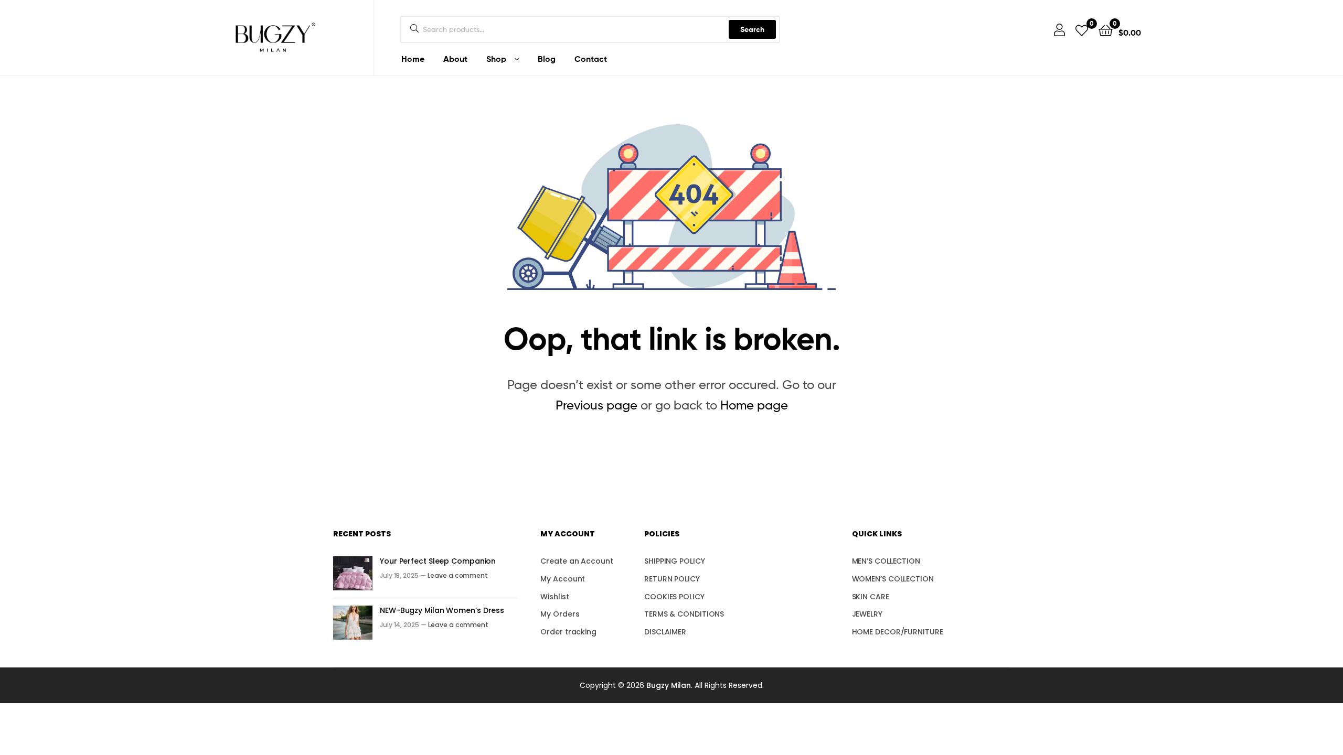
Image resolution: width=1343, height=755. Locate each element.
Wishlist (554, 596)
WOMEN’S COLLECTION (893, 579)
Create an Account (576, 561)
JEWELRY (867, 614)
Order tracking (568, 632)
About (455, 58)
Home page (754, 405)
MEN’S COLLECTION (886, 561)
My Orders (559, 614)
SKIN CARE (870, 596)
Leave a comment (458, 575)
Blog (547, 58)
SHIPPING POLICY (674, 561)
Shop (496, 58)
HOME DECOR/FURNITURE (897, 632)
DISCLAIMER (665, 632)
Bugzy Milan (668, 685)
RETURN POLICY (672, 579)
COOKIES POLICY (674, 596)
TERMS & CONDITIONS (684, 614)
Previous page (596, 405)
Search (752, 29)
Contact (590, 58)
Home (412, 58)
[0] (1081, 29)
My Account (562, 579)
